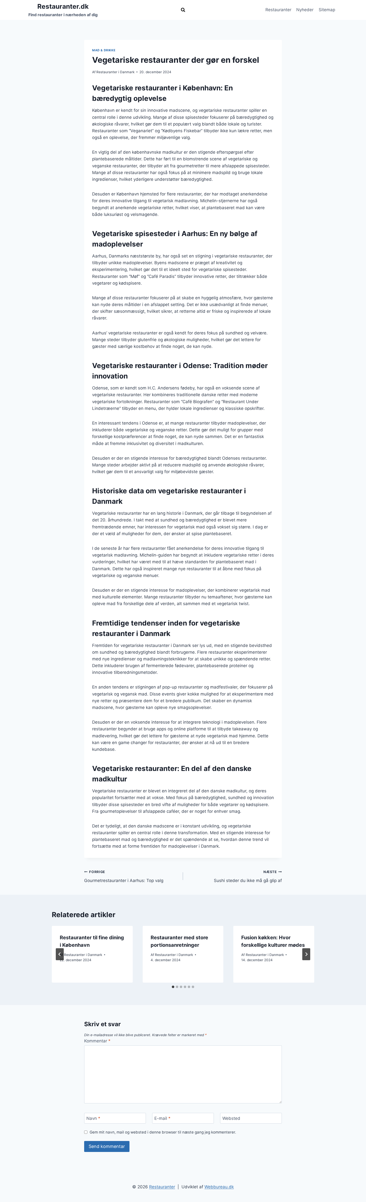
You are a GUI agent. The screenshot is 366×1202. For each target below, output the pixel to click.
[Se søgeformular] (183, 9)
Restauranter (278, 9)
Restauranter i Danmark (115, 72)
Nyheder (304, 9)
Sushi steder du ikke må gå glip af (248, 876)
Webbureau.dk (219, 1186)
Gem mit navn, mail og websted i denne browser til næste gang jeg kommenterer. (163, 1132)
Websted (231, 1118)
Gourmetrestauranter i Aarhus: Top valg (123, 876)
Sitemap (327, 9)
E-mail (162, 1118)
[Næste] (306, 954)
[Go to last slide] (60, 954)
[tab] (173, 987)
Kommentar (97, 1040)
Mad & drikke (103, 50)
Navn (93, 1118)
